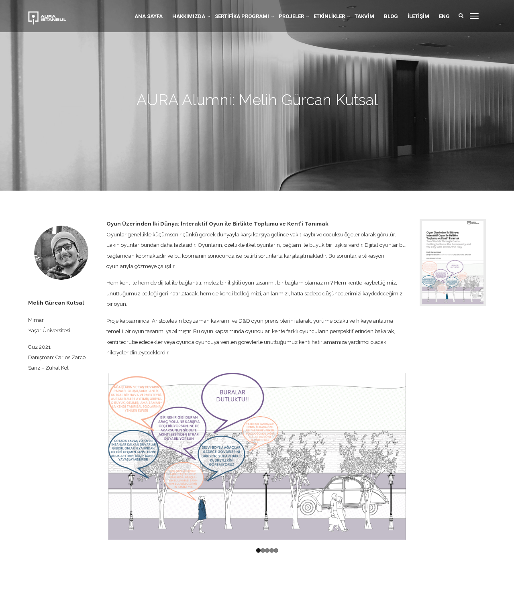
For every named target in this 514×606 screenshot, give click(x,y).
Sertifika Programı (242, 16)
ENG (444, 16)
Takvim (364, 16)
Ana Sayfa (149, 16)
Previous (96, 457)
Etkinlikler (329, 16)
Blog (391, 16)
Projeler (291, 16)
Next (418, 457)
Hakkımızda (188, 16)
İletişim (418, 16)
